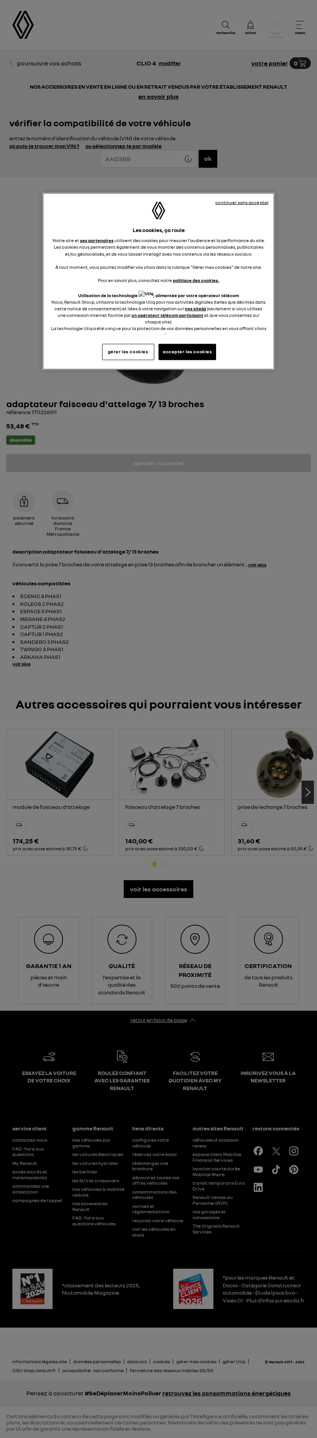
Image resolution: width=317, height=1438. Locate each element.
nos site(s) (195, 308)
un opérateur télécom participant (167, 315)
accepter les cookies (187, 351)
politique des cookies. (196, 280)
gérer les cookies (128, 351)
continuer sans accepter (242, 202)
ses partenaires (97, 240)
